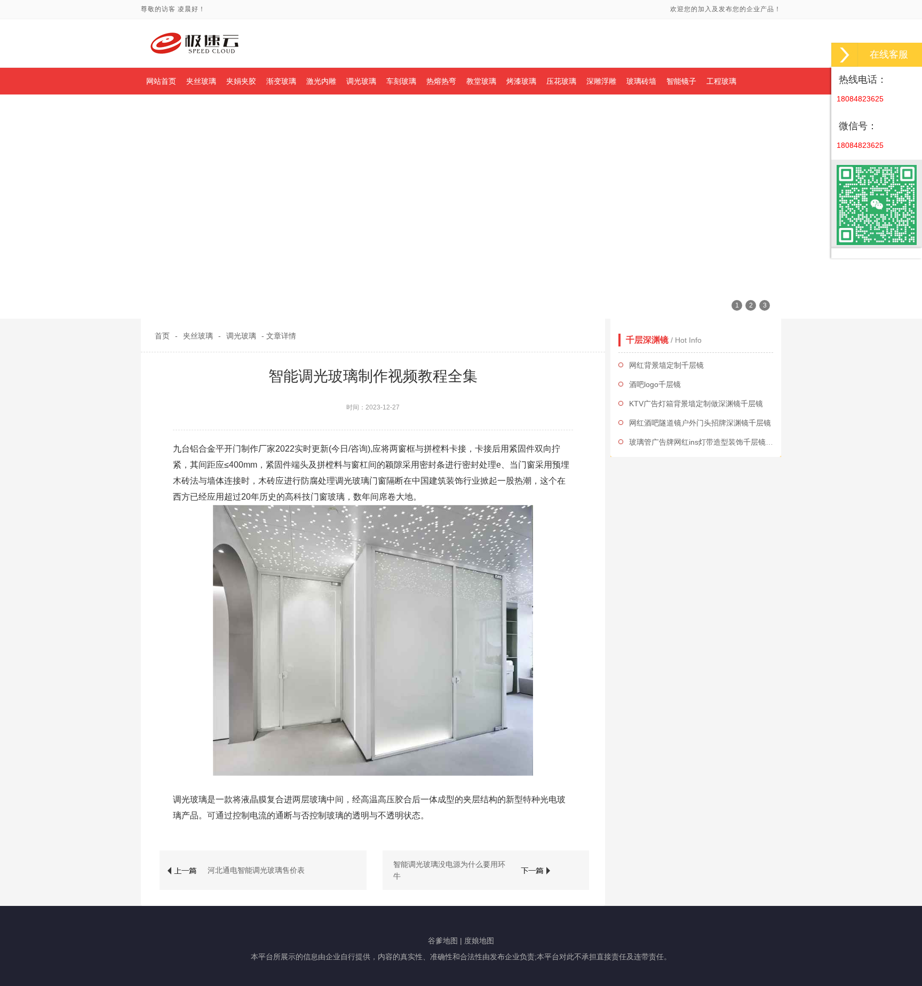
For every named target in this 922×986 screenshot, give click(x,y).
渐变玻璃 (281, 81)
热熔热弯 (441, 81)
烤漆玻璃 (521, 81)
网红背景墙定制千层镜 (666, 365)
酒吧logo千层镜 (655, 384)
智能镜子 (681, 81)
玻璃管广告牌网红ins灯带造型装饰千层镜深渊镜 (708, 442)
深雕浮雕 (601, 81)
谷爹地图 (443, 940)
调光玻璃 (361, 81)
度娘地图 (479, 940)
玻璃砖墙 (641, 81)
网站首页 (161, 81)
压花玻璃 (561, 81)
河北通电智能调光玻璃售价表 (256, 870)
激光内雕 (321, 81)
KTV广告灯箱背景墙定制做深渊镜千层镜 (696, 403)
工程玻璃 (721, 81)
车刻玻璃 (401, 81)
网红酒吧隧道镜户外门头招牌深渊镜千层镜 (700, 423)
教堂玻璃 (481, 81)
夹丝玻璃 (201, 81)
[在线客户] (844, 55)
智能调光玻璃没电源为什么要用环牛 (449, 870)
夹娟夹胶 (241, 81)
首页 (162, 336)
